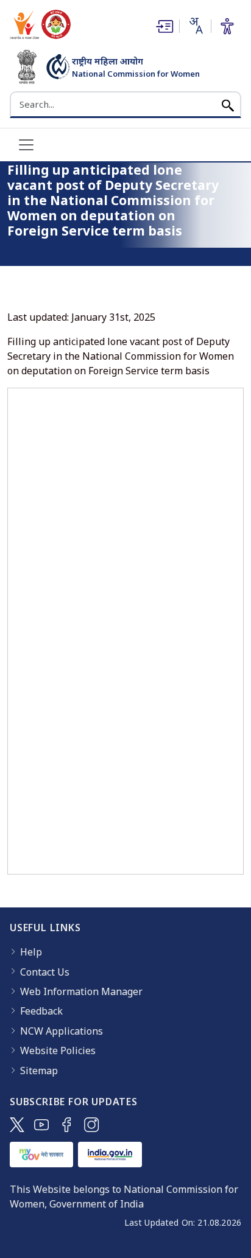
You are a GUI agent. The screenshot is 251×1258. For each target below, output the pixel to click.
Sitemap (39, 1070)
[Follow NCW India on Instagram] (91, 1124)
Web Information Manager (81, 991)
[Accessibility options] (227, 26)
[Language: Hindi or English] (195, 25)
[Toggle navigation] (26, 144)
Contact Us (44, 972)
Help (31, 952)
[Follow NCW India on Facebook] (66, 1124)
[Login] (163, 26)
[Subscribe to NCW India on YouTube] (41, 1124)
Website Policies (58, 1050)
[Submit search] (228, 104)
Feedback (41, 1011)
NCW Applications (61, 1031)
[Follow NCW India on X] (17, 1124)
